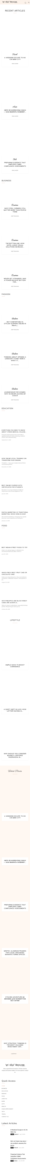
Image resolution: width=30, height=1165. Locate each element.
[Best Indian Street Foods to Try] (15, 538)
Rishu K (16, 1147)
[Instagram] (15, 1075)
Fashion (15, 318)
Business (14, 205)
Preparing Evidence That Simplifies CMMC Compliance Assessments (15, 164)
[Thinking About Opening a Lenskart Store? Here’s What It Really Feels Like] (15, 342)
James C (17, 1134)
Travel (14, 54)
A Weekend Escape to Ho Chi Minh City (15, 58)
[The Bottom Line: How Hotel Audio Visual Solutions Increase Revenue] (15, 228)
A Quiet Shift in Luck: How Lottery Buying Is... (15, 710)
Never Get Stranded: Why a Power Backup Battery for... (15, 280)
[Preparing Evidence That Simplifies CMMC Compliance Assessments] (15, 138)
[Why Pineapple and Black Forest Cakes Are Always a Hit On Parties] (15, 592)
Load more (13, 1053)
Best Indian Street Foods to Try (14, 547)
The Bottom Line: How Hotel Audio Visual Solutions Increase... (15, 245)
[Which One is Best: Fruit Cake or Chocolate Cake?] (15, 563)
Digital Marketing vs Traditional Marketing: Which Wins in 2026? (15, 513)
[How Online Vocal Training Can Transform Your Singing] (15, 449)
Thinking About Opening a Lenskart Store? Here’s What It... (15, 358)
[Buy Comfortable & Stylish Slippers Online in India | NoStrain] (15, 307)
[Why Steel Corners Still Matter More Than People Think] (15, 193)
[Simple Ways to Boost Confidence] (15, 644)
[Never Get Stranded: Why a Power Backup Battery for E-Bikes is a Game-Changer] (15, 263)
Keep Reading (15, 216)
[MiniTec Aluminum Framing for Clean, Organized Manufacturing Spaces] (15, 930)
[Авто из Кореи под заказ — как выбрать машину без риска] (15, 85)
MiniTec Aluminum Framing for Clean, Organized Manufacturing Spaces (15, 952)
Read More (15, 63)
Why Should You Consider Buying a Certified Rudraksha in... (15, 755)
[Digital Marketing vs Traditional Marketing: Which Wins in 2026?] (15, 503)
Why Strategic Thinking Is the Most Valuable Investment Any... (15, 1045)
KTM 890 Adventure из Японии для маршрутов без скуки (15, 998)
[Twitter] (19, 1075)
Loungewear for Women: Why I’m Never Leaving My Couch (15, 393)
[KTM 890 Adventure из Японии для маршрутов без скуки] (15, 976)
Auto (15, 106)
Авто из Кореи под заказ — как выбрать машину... (15, 111)
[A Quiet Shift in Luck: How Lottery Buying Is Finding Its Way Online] (15, 688)
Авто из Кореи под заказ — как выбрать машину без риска (18, 1143)
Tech (15, 159)
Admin (16, 1160)
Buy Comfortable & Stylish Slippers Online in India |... (15, 323)
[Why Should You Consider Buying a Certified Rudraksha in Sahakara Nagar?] (15, 733)
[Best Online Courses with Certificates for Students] (15, 476)
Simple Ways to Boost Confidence (15, 665)
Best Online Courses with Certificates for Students (12, 486)
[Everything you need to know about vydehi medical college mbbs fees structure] (15, 421)
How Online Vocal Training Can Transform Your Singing (14, 459)
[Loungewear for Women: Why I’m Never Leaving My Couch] (15, 377)
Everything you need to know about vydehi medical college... (14, 431)
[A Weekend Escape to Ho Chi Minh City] (15, 33)
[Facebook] (11, 1075)
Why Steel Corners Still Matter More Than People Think (15, 210)
